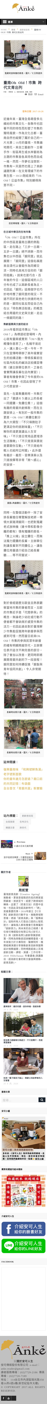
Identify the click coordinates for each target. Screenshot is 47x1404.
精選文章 (10, 827)
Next (28, 854)
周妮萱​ (11, 92)
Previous (21, 842)
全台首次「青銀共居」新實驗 (23, 788)
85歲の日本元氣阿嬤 (23, 846)
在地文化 (24, 822)
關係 (31, 92)
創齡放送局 (20, 92)
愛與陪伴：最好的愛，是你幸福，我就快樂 (22, 1006)
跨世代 (23, 827)
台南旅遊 (10, 822)
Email (40, 94)
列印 (30, 94)
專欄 (26, 92)
